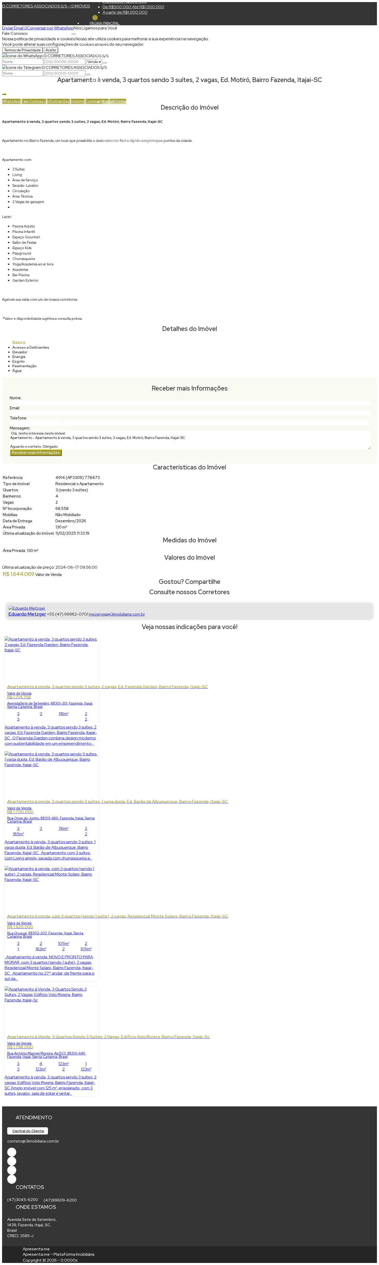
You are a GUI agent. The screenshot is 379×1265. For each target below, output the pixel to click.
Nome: (15, 398)
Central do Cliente (28, 1131)
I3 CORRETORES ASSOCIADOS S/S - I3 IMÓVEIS (46, 6)
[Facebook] (11, 1152)
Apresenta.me (36, 1249)
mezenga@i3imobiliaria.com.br (117, 614)
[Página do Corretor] (27, 608)
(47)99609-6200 (60, 1200)
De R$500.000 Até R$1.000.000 (133, 7)
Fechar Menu (95, 17)
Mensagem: (20, 428)
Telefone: (18, 418)
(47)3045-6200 (22, 1199)
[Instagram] (11, 1179)
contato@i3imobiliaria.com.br (33, 1141)
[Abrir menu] (74, 32)
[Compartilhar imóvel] (4, 94)
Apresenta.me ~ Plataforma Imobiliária (58, 1254)
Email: (15, 408)
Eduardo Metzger (27, 614)
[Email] (11, 1170)
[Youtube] (11, 1161)
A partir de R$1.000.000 (125, 12)
